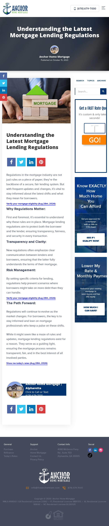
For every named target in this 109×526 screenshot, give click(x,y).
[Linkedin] (95, 450)
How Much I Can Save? (91, 309)
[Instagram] (100, 450)
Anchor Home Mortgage (38, 451)
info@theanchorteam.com (45, 487)
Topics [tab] (90, 81)
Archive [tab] (101, 81)
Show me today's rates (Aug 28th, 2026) (26, 363)
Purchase (8, 449)
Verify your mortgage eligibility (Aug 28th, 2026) (30, 203)
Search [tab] (80, 81)
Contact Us (35, 456)
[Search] (103, 91)
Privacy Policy (37, 459)
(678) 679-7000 (86, 8)
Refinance (9, 452)
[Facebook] (90, 450)
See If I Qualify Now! (91, 239)
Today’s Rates (10, 456)
